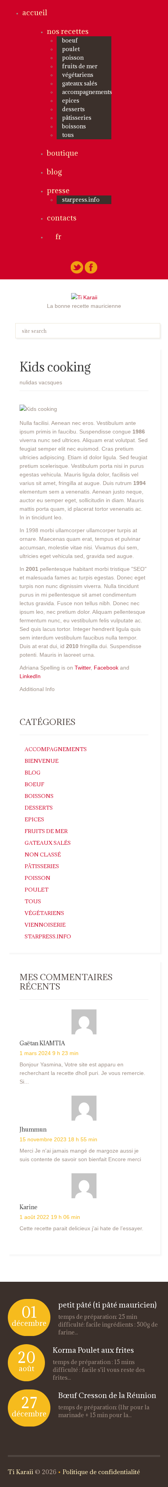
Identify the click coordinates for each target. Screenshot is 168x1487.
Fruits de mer (80, 66)
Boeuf (70, 40)
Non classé (43, 854)
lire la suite (82, 1332)
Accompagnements (87, 92)
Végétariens (77, 74)
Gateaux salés (79, 83)
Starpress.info (48, 936)
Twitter (83, 667)
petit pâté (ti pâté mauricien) (107, 1304)
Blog (54, 171)
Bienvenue (42, 760)
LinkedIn (30, 676)
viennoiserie (45, 924)
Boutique (62, 153)
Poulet (71, 49)
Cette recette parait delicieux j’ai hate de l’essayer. (81, 1228)
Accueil (34, 12)
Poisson (73, 57)
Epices (70, 100)
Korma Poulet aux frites (93, 1350)
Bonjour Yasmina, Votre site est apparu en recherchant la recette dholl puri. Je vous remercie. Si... (82, 1073)
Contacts (62, 217)
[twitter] (77, 267)
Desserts (73, 109)
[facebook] (91, 267)
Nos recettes (68, 31)
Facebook (106, 667)
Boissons (74, 126)
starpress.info (81, 199)
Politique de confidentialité (101, 1472)
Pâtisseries (76, 117)
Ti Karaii (20, 1472)
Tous (68, 135)
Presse (58, 190)
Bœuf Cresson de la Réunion (107, 1395)
